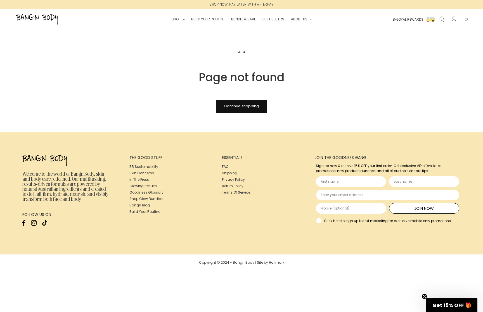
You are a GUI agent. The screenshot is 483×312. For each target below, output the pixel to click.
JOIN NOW (424, 208)
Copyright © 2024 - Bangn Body (226, 262)
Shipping (229, 173)
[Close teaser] (424, 296)
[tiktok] (44, 224)
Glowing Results (143, 186)
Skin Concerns (141, 173)
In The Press (139, 179)
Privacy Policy (233, 179)
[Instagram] (34, 224)
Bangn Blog (139, 205)
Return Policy (232, 186)
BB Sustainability (143, 166)
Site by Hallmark (270, 262)
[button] (178, 19)
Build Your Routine (144, 211)
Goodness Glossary (146, 192)
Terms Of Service (236, 192)
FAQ (225, 166)
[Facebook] (23, 224)
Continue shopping (241, 106)
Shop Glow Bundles (146, 198)
